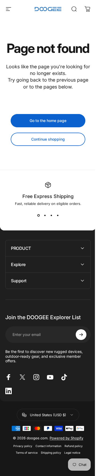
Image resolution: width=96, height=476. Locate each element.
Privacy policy (20, 459)
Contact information (46, 459)
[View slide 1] (38, 215)
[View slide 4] (57, 215)
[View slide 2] (45, 215)
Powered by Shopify (64, 451)
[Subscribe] (77, 347)
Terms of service (25, 465)
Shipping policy (49, 465)
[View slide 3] (51, 215)
